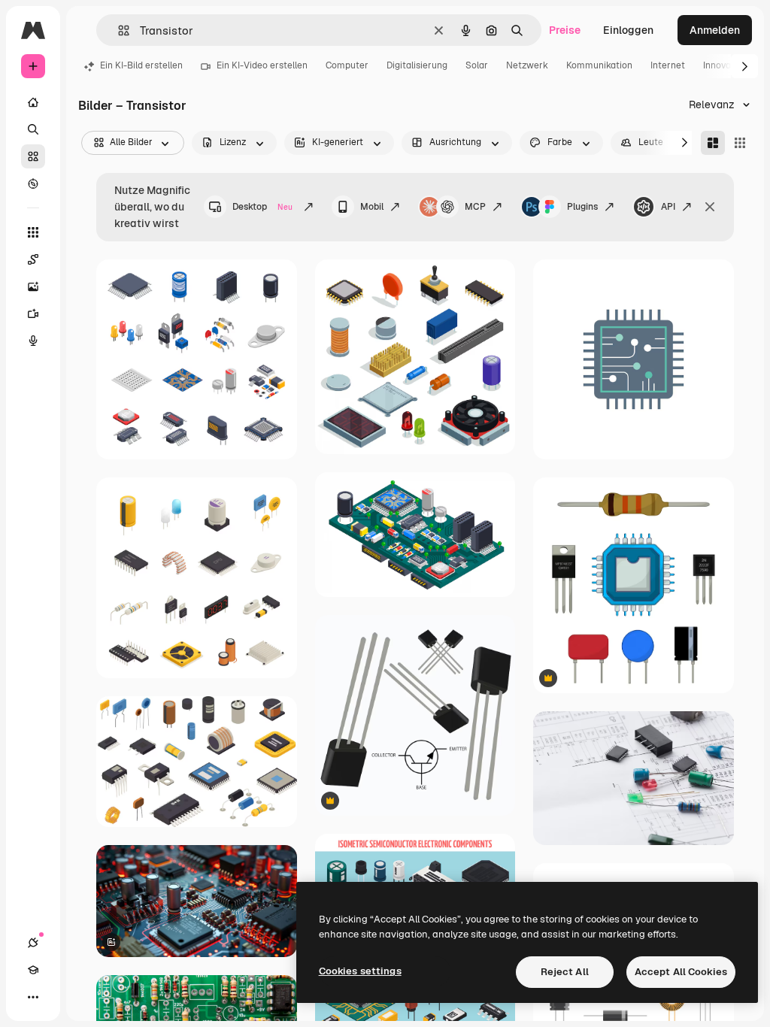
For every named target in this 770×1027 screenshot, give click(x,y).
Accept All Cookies (681, 971)
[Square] (740, 143)
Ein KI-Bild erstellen (141, 65)
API (668, 207)
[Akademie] (33, 970)
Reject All (565, 971)
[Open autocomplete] (117, 30)
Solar (476, 65)
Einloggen (628, 30)
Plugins (582, 207)
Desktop (262, 207)
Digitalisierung (417, 65)
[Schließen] (710, 207)
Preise (565, 30)
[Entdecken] (33, 183)
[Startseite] (33, 102)
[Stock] (33, 156)
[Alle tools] (33, 232)
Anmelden (715, 30)
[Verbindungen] (33, 943)
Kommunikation (599, 65)
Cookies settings (360, 971)
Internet (667, 65)
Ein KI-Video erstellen (262, 65)
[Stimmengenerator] (33, 341)
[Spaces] (33, 259)
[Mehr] (33, 997)
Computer (347, 65)
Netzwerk (527, 65)
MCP (475, 207)
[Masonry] (713, 143)
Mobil (371, 207)
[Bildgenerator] (33, 286)
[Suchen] (33, 129)
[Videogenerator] (33, 313)
